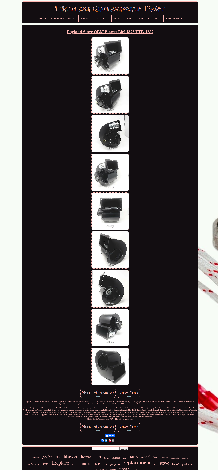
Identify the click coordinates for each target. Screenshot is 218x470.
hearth (86, 457)
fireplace (60, 463)
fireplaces (75, 465)
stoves (35, 457)
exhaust (116, 458)
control (86, 464)
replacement (137, 463)
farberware (34, 464)
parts (133, 456)
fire (155, 457)
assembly (101, 464)
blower (70, 456)
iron (124, 458)
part (97, 456)
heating (185, 458)
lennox (164, 457)
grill (46, 464)
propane (115, 464)
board (175, 464)
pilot (58, 457)
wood (145, 457)
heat (155, 464)
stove (164, 463)
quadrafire (187, 464)
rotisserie (175, 458)
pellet (47, 456)
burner (106, 458)
